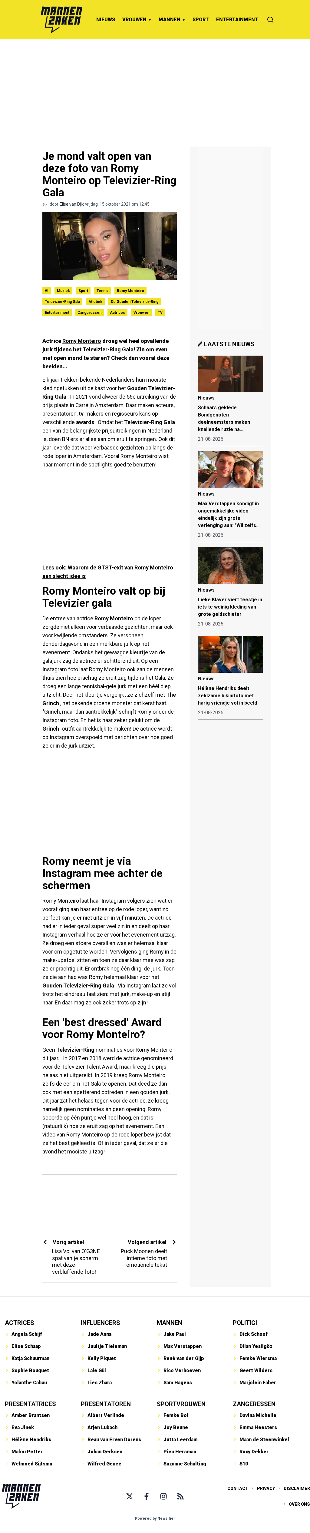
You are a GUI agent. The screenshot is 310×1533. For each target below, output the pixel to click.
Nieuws (206, 398)
